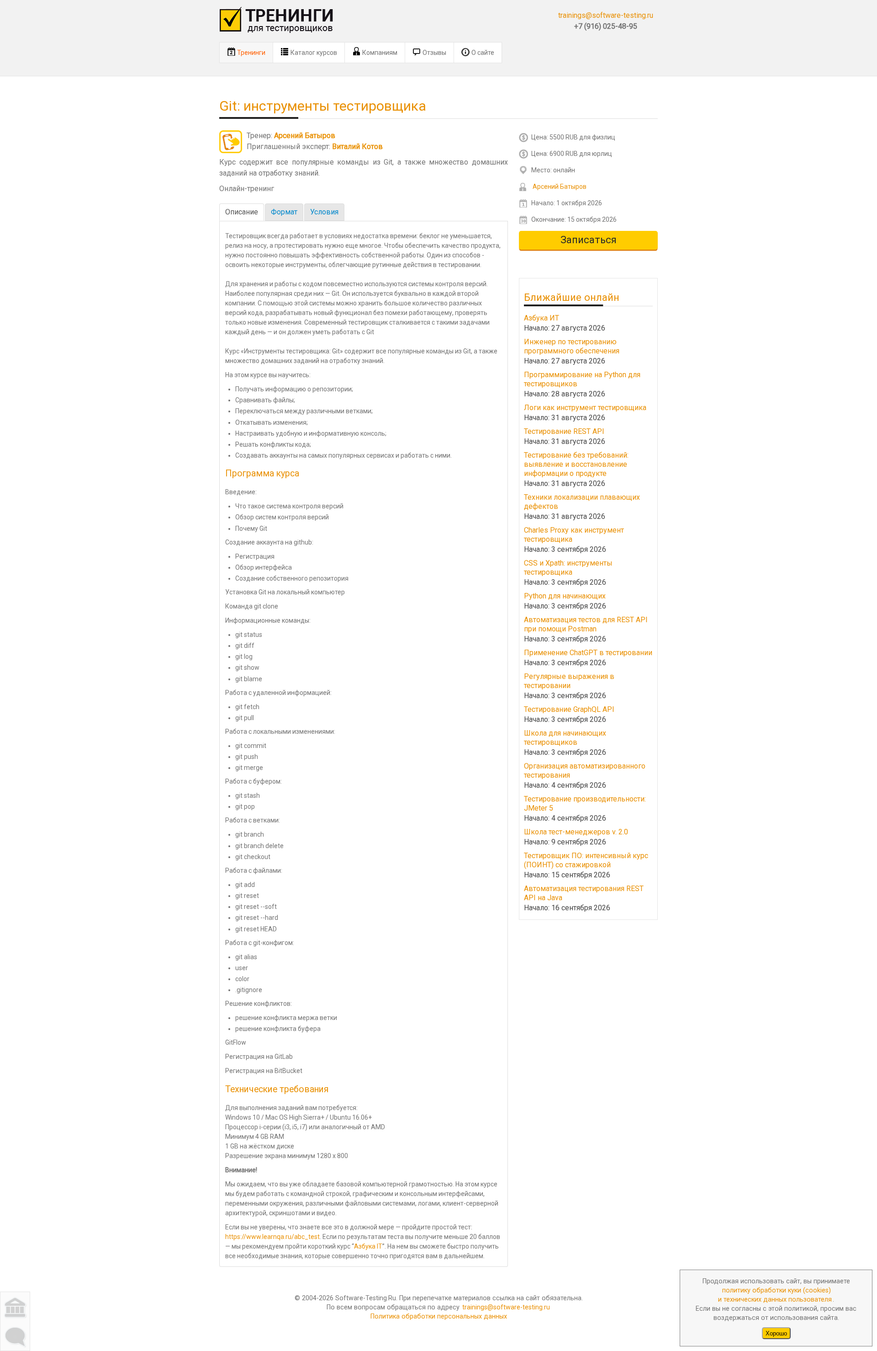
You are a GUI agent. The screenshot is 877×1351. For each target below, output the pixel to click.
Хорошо (776, 1333)
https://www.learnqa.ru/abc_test (272, 1236)
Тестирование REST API (564, 431)
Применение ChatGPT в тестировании (588, 652)
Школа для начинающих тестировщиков (565, 738)
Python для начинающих (565, 596)
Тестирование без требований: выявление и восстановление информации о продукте (576, 464)
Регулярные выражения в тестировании (569, 681)
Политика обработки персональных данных (438, 1316)
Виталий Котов (357, 146)
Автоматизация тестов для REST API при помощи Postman (586, 624)
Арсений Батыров (304, 135)
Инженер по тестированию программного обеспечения (571, 346)
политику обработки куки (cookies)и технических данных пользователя (775, 1295)
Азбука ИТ (541, 318)
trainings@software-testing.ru (605, 15)
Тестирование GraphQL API (569, 709)
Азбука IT (368, 1246)
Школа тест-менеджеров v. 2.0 (576, 832)
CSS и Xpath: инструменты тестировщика (568, 568)
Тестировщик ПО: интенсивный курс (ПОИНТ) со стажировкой (586, 860)
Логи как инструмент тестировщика (585, 407)
